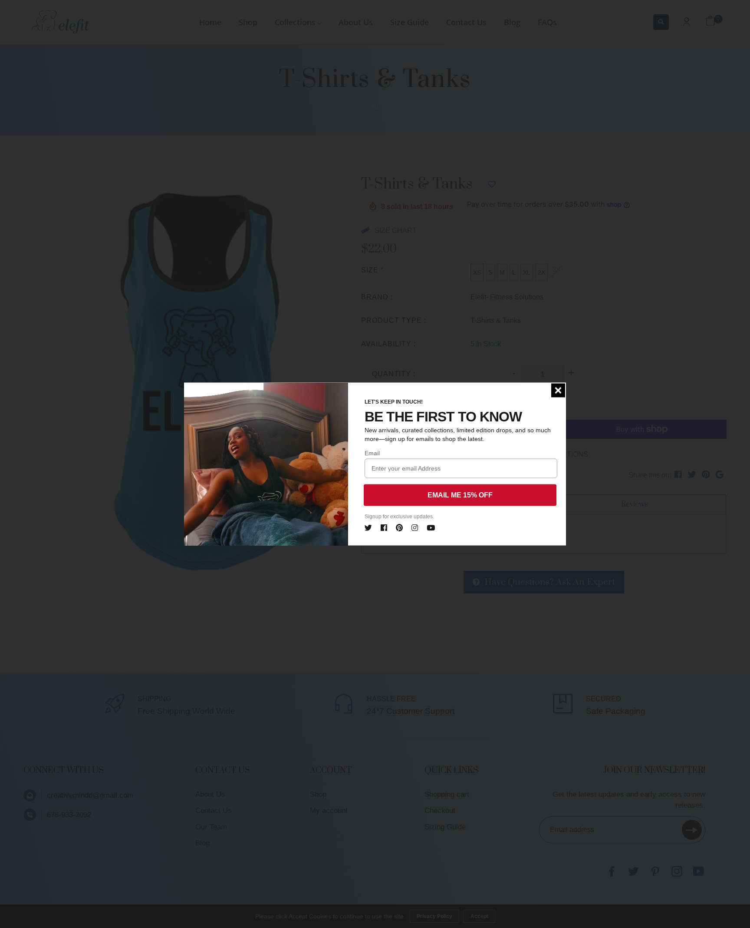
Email (372, 453)
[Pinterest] (399, 527)
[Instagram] (414, 527)
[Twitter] (368, 527)
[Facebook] (384, 527)
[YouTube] (431, 527)
